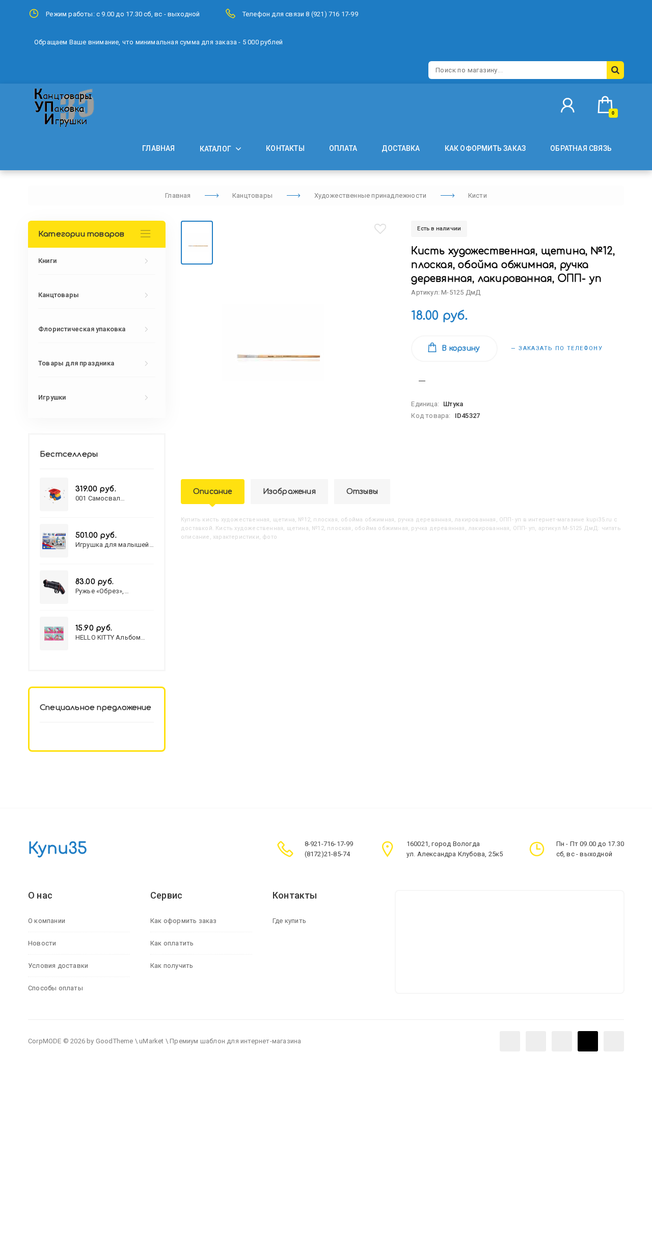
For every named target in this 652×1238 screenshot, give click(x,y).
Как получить (171, 965)
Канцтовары (58, 295)
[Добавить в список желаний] (380, 229)
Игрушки (52, 397)
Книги (47, 261)
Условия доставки (58, 965)
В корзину (461, 348)
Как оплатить (172, 943)
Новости (42, 943)
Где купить (289, 921)
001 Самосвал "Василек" (97, 498)
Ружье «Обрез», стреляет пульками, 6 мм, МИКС (110, 591)
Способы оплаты (55, 988)
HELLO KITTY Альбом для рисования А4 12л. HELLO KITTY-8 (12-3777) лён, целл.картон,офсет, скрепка (114, 637)
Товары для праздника (76, 363)
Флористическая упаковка (82, 329)
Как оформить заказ (183, 921)
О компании (46, 921)
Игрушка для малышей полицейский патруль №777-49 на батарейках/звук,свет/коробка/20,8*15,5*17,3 (113, 544)
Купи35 (57, 848)
